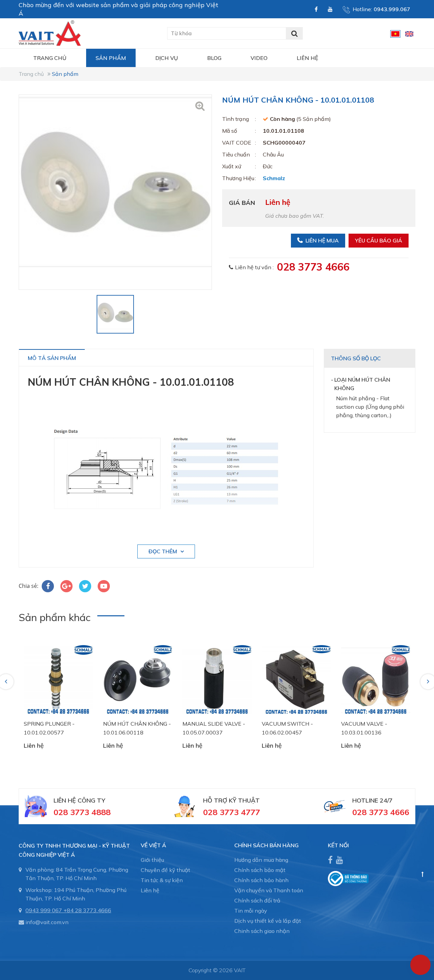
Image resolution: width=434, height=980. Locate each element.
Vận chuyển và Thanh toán (268, 890)
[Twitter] (85, 586)
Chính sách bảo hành (261, 880)
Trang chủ (49, 58)
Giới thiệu (152, 859)
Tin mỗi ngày (250, 910)
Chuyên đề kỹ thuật (165, 870)
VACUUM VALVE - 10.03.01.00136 (364, 728)
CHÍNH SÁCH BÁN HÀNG (266, 845)
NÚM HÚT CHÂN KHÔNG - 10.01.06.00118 (137, 728)
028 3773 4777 (231, 812)
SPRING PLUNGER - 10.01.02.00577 (49, 728)
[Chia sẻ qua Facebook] (48, 586)
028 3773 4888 (82, 812)
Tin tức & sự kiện (162, 880)
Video (259, 58)
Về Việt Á (153, 845)
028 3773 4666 (313, 266)
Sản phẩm (111, 58)
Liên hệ (307, 58)
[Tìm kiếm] (294, 33)
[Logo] (50, 32)
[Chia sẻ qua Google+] (66, 586)
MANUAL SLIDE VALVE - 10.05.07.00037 (213, 728)
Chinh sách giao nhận (262, 931)
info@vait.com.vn (46, 922)
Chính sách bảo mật (259, 870)
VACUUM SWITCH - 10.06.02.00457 (287, 728)
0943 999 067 (43, 910)
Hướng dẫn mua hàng (261, 859)
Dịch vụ (166, 58)
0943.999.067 (392, 9)
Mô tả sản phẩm (52, 358)
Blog (214, 58)
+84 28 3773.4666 (87, 910)
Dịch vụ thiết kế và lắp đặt (267, 920)
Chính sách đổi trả (257, 900)
